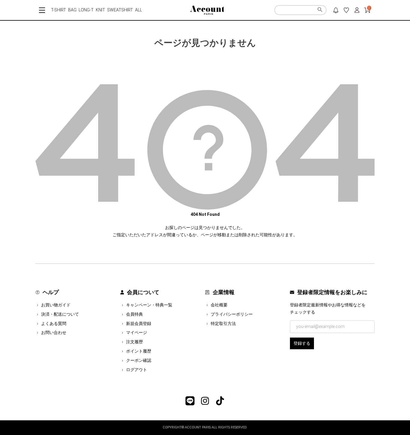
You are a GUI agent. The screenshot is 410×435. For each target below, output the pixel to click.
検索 (319, 10)
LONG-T (86, 9)
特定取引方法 (223, 323)
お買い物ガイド (56, 304)
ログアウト (136, 369)
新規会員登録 (138, 323)
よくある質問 (53, 323)
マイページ (136, 332)
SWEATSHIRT (120, 9)
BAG (72, 9)
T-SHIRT (58, 9)
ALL (138, 9)
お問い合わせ (53, 332)
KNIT (100, 9)
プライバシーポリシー (232, 314)
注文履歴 (134, 341)
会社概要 (219, 304)
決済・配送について (60, 314)
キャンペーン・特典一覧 (149, 304)
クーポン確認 (138, 360)
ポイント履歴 (138, 351)
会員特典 (134, 314)
